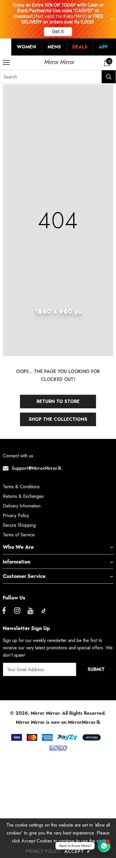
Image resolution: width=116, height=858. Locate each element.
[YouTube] (30, 611)
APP (103, 47)
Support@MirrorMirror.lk (36, 468)
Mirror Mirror (59, 62)
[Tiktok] (44, 611)
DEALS (79, 47)
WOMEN (26, 47)
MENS (54, 47)
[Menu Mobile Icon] (6, 62)
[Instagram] (17, 611)
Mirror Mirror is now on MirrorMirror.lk (58, 722)
